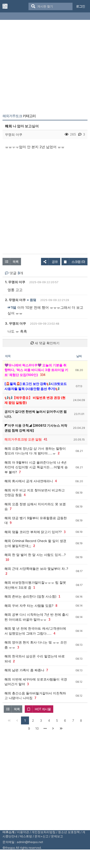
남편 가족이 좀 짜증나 (28, 670)
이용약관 (23, 832)
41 (45, 439)
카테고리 (19, 116)
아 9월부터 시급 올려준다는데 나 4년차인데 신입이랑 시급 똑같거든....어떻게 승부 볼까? (36, 467)
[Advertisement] (45, 67)
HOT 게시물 (43, 709)
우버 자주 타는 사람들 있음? (33, 606)
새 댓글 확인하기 (47, 343)
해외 (8, 126)
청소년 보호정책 (69, 832)
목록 (15, 262)
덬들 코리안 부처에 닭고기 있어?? (37, 532)
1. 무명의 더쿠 (15, 282)
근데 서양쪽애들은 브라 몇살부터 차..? (40, 569)
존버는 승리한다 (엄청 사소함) (34, 596)
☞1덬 (12, 307)
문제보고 (57, 836)
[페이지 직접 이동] (45, 728)
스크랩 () (78, 262)
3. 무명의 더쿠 (15, 323)
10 (7, 560)
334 (42, 375)
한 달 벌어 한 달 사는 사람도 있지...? (39, 555)
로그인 (80, 6)
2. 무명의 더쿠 (15, 300)
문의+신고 (41, 836)
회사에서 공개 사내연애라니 (32, 481)
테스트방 (26, 836)
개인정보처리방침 (44, 832)
